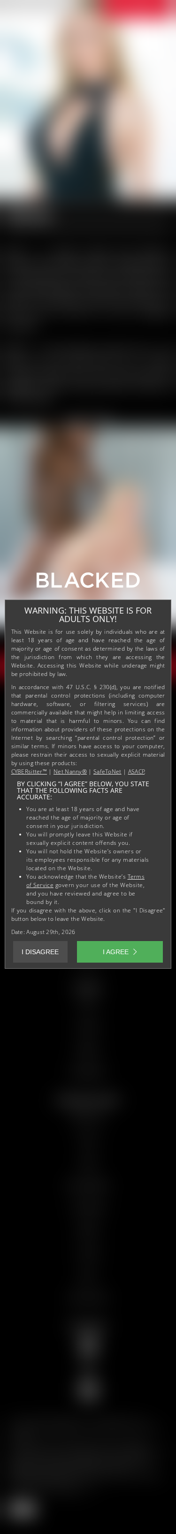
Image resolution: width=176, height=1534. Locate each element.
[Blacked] (88, 583)
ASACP (136, 771)
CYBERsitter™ (29, 771)
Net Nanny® (70, 771)
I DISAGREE (40, 952)
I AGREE (116, 952)
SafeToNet (107, 771)
